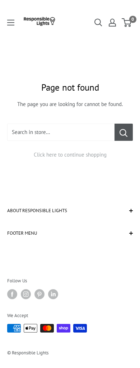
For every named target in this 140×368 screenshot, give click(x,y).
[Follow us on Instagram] (26, 294)
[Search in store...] (124, 132)
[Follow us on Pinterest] (39, 294)
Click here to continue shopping (70, 154)
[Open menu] (10, 22)
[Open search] (98, 23)
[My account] (112, 23)
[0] (126, 22)
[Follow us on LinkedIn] (53, 294)
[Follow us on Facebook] (12, 294)
